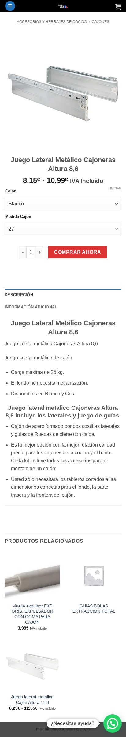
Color (10, 191)
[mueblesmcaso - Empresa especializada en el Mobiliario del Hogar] (63, 6)
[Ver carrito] (118, 7)
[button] (10, 6)
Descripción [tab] (19, 295)
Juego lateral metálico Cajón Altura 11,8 (32, 700)
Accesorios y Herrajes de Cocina (52, 22)
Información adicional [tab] (31, 307)
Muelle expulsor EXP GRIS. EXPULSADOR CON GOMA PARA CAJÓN (32, 614)
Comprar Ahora (77, 252)
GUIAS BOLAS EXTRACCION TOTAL (93, 609)
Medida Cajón (18, 217)
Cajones (100, 22)
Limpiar (114, 188)
